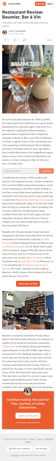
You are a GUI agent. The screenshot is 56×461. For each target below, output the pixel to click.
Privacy (32, 439)
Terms (40, 439)
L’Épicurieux (9, 346)
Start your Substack (21, 448)
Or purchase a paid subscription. (28, 422)
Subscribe (40, 4)
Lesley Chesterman (17, 31)
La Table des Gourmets (14, 246)
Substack (14, 455)
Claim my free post (28, 415)
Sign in (50, 4)
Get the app (41, 448)
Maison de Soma (34, 258)
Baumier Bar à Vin (27, 261)
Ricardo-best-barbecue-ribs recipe (33, 200)
